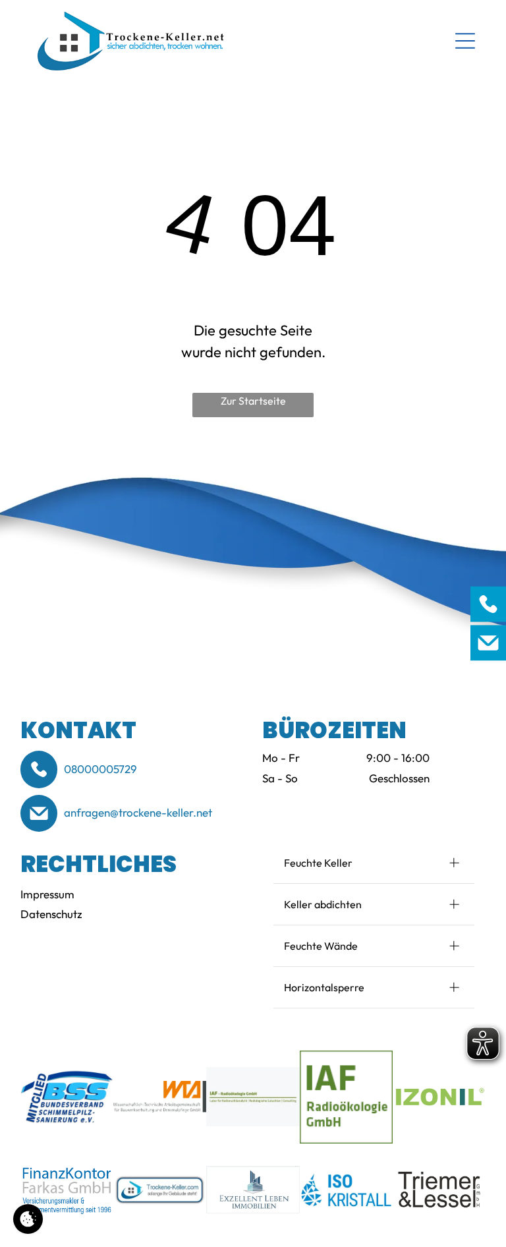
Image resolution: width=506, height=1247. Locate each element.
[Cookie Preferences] (28, 1219)
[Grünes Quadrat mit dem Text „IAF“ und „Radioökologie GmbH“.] (346, 1097)
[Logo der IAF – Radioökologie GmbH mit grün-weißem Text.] (252, 1097)
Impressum (47, 894)
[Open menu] (465, 41)
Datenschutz (51, 914)
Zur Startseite (253, 400)
